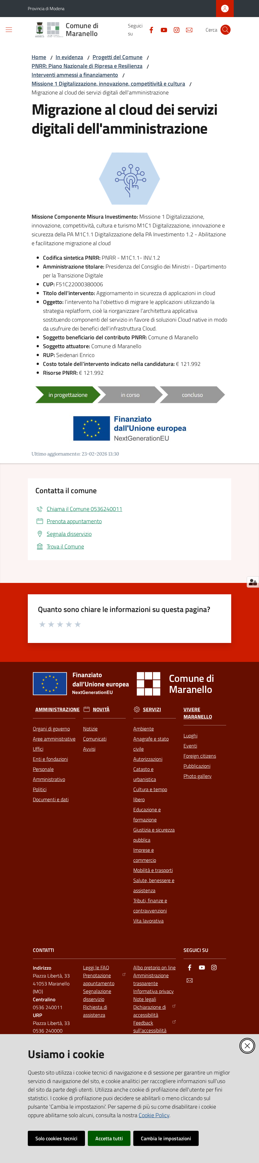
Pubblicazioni (197, 766)
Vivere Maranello (198, 713)
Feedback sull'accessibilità (149, 1026)
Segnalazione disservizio (97, 995)
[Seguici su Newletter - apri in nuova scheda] (186, 29)
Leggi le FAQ (96, 967)
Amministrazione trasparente (151, 979)
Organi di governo (51, 728)
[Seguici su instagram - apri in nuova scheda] (174, 29)
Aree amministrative (54, 738)
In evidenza (69, 57)
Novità (101, 709)
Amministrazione (57, 709)
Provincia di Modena (46, 8)
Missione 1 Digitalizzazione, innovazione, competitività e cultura (108, 83)
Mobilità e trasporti (153, 870)
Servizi (152, 709)
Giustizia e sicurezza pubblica (154, 835)
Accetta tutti (109, 1138)
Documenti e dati (51, 799)
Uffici (38, 749)
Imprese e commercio (144, 855)
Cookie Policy (154, 1115)
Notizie (90, 728)
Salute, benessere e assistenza (153, 885)
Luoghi (190, 735)
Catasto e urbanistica (144, 774)
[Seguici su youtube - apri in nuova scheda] (161, 29)
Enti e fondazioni (50, 759)
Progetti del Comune (117, 57)
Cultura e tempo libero (150, 794)
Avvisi (89, 749)
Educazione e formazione (147, 814)
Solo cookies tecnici (56, 1138)
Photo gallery (198, 776)
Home (39, 57)
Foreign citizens (200, 756)
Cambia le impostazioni (166, 1138)
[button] (225, 29)
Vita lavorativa (148, 920)
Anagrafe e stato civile (151, 744)
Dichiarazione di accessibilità (149, 1011)
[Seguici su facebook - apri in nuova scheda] (148, 29)
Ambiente (143, 728)
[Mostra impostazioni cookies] (253, 582)
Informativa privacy (153, 991)
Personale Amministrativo (49, 774)
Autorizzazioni (147, 759)
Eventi (190, 745)
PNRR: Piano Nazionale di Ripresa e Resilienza (87, 66)
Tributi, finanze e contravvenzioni (150, 905)
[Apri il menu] (9, 29)
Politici (39, 789)
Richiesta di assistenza (95, 1011)
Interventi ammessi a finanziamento (75, 74)
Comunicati (94, 738)
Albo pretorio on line (154, 967)
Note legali (144, 999)
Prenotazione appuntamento (98, 979)
